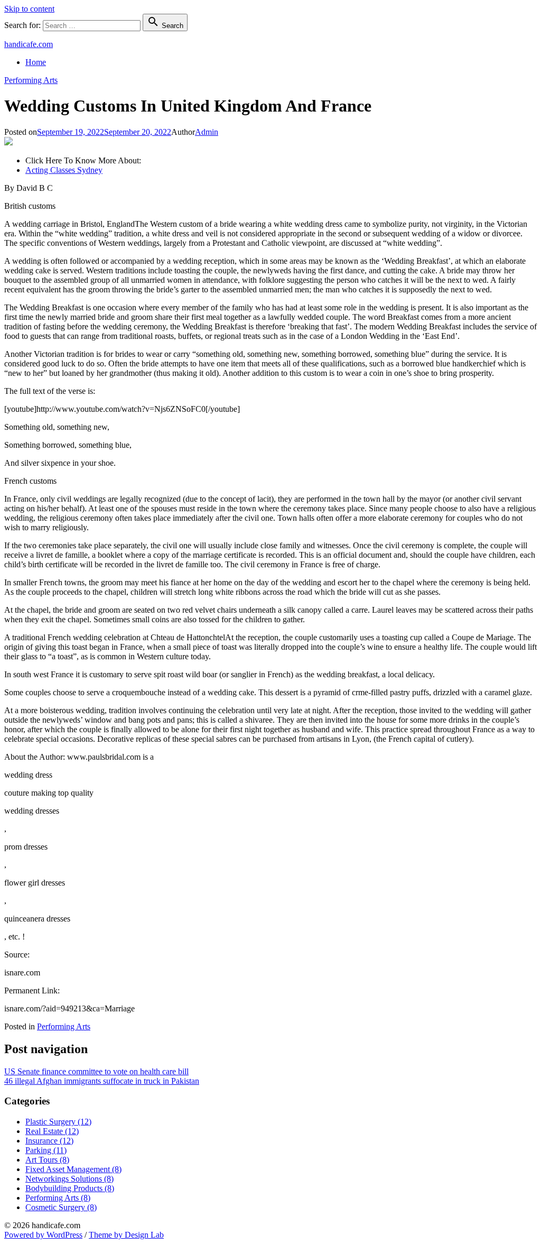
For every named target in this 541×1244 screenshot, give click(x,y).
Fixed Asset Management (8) (73, 1169)
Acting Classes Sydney (63, 169)
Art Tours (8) (47, 1159)
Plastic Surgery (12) (58, 1121)
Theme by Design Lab (126, 1234)
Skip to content (29, 8)
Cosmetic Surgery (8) (61, 1207)
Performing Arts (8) (57, 1197)
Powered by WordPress (43, 1234)
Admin (206, 131)
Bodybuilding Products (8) (69, 1188)
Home (35, 62)
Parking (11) (46, 1150)
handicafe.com (28, 44)
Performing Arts (31, 80)
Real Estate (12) (52, 1131)
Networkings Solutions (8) (69, 1178)
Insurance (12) (49, 1140)
